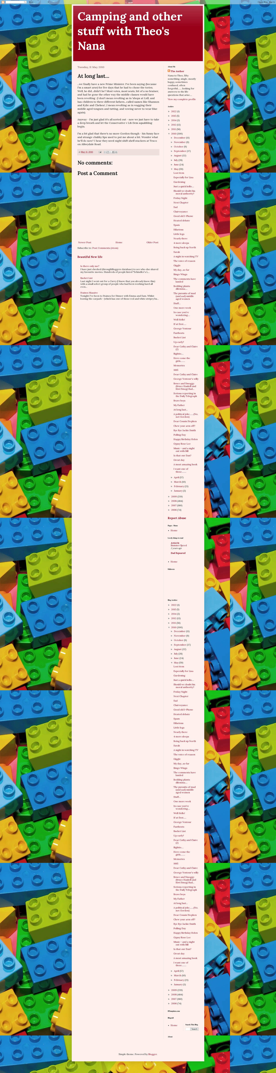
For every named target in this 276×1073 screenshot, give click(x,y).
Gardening (179, 181)
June (176, 164)
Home (119, 242)
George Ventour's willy (186, 378)
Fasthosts (179, 332)
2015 (174, 115)
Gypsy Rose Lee (182, 443)
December (180, 137)
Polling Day (180, 434)
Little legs (179, 234)
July (176, 160)
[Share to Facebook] (113, 152)
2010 (174, 133)
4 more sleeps (181, 242)
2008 (174, 500)
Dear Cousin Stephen (185, 421)
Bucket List (86, 278)
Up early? (179, 342)
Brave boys (179, 400)
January (178, 490)
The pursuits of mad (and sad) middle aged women (185, 296)
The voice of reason (184, 260)
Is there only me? (89, 266)
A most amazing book (185, 464)
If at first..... (180, 324)
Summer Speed (179, 545)
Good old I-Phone (183, 216)
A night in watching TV (186, 256)
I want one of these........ (181, 470)
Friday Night (180, 198)
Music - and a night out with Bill (184, 449)
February (179, 486)
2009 (174, 496)
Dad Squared (178, 553)
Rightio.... (179, 353)
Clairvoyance (181, 211)
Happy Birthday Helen (186, 439)
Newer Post (84, 242)
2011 (174, 129)
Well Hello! (179, 319)
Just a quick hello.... (184, 186)
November (180, 142)
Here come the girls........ (182, 359)
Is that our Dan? (182, 455)
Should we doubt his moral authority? (184, 192)
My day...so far (181, 269)
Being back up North (185, 247)
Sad (176, 207)
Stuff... (177, 303)
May (176, 169)
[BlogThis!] (108, 152)
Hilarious (178, 229)
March (178, 481)
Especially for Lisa (183, 177)
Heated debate (182, 220)
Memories (179, 365)
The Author (177, 71)
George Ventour (182, 328)
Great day (179, 459)
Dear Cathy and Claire (186, 374)
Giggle (177, 265)
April (177, 477)
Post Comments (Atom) (105, 247)
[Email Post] (100, 152)
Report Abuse (177, 518)
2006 (174, 509)
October (179, 146)
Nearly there (180, 238)
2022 (174, 111)
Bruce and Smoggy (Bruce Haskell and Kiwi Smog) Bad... (185, 386)
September (180, 151)
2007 (174, 505)
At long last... (181, 409)
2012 (174, 124)
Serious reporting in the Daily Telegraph (185, 395)
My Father (179, 405)
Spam (177, 224)
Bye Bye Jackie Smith (185, 430)
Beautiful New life (89, 257)
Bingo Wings (180, 274)
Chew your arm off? (184, 425)
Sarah (177, 252)
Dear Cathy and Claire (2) (186, 348)
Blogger (152, 1054)
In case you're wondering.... (182, 313)
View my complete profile (182, 99)
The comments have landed (185, 280)
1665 (176, 369)
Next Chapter (181, 202)
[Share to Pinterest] (116, 152)
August (178, 155)
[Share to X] (110, 152)
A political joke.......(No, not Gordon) (186, 415)
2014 (174, 120)
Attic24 (175, 542)
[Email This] (105, 152)
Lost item (179, 172)
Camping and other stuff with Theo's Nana (129, 31)
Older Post (152, 242)
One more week (182, 307)
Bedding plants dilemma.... (182, 287)
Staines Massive (89, 292)
